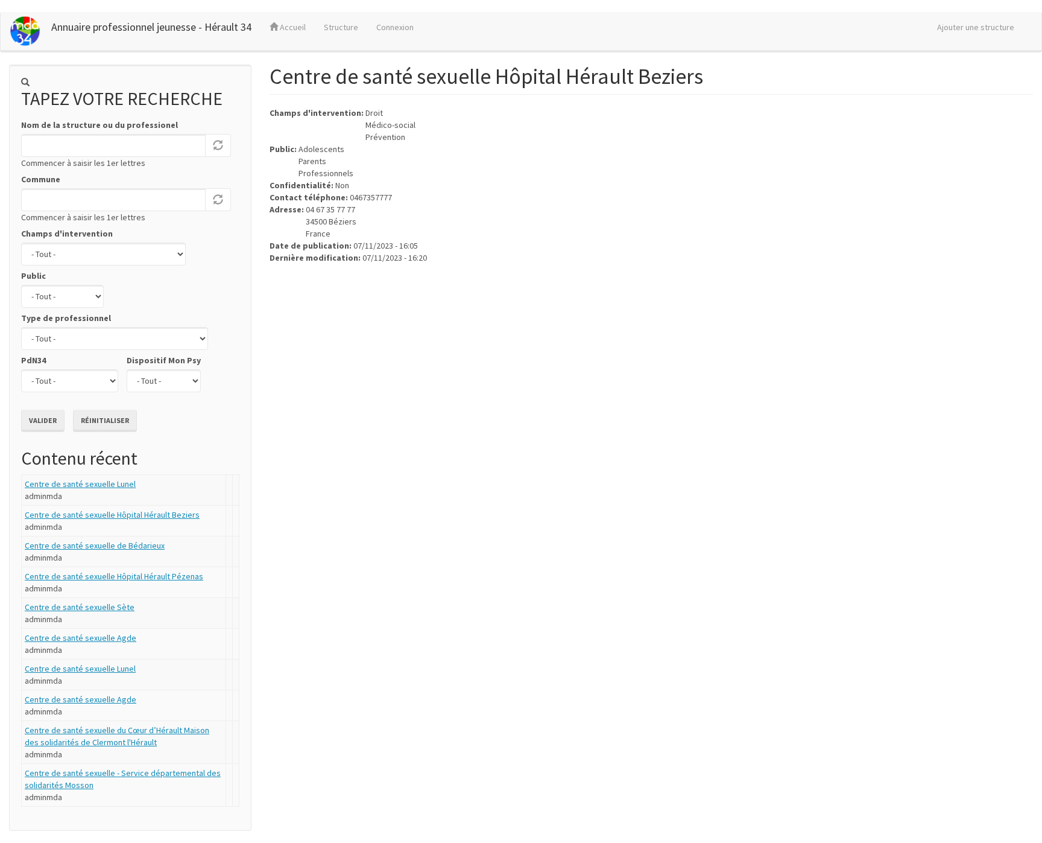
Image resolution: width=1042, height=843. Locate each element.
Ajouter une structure (975, 27)
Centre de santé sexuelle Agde (80, 637)
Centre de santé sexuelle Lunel (80, 484)
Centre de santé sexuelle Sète (79, 607)
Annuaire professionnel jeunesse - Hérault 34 (151, 27)
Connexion (395, 27)
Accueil (292, 27)
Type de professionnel (66, 318)
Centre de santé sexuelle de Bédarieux (95, 545)
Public (33, 275)
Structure (341, 27)
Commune (40, 179)
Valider (43, 420)
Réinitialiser (105, 420)
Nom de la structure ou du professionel (99, 124)
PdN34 (33, 360)
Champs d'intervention (67, 233)
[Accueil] (30, 31)
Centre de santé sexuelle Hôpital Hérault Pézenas (114, 576)
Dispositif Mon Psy (164, 360)
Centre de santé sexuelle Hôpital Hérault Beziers (112, 514)
